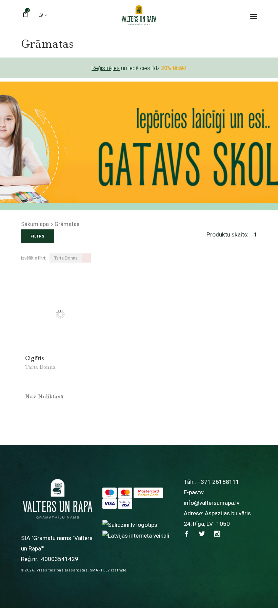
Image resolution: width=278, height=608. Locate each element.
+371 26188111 (218, 481)
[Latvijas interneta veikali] (135, 535)
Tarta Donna (40, 367)
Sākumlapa (35, 224)
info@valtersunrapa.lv (211, 502)
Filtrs (38, 236)
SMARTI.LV (100, 570)
